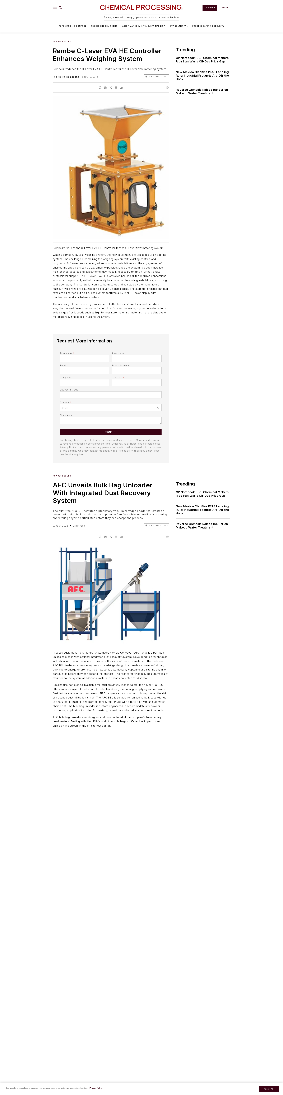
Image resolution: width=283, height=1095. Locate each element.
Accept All (268, 1089)
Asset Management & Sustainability (143, 26)
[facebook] (100, 87)
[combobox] (111, 407)
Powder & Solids (62, 42)
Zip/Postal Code (69, 389)
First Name (67, 353)
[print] (167, 87)
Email (64, 365)
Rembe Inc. (73, 76)
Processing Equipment (104, 26)
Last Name (119, 353)
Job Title (118, 377)
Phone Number (120, 365)
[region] (141, 1089)
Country (65, 402)
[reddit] (116, 87)
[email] (121, 87)
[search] (60, 8)
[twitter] (110, 87)
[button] (55, 8)
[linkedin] (105, 87)
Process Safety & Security (208, 26)
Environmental (179, 26)
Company (65, 377)
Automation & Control (72, 26)
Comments (66, 415)
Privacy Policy (96, 1088)
